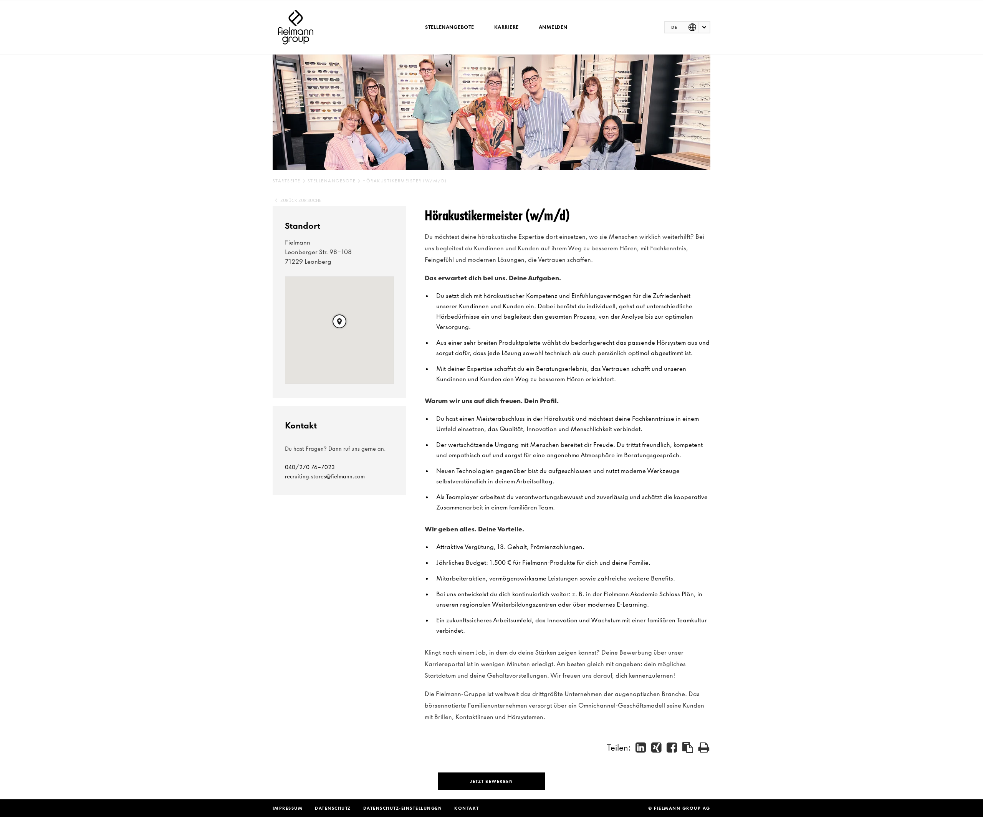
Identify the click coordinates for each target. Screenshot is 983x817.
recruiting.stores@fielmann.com (325, 476)
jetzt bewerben (491, 781)
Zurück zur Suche (300, 200)
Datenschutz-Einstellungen (402, 808)
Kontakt (466, 808)
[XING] (657, 747)
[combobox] (687, 27)
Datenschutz (333, 808)
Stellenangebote (449, 27)
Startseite (287, 181)
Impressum (288, 808)
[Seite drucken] (704, 747)
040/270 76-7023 (310, 467)
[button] (339, 321)
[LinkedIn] (641, 747)
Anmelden (553, 27)
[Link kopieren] (688, 747)
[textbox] (687, 27)
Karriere (506, 27)
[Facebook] (672, 747)
